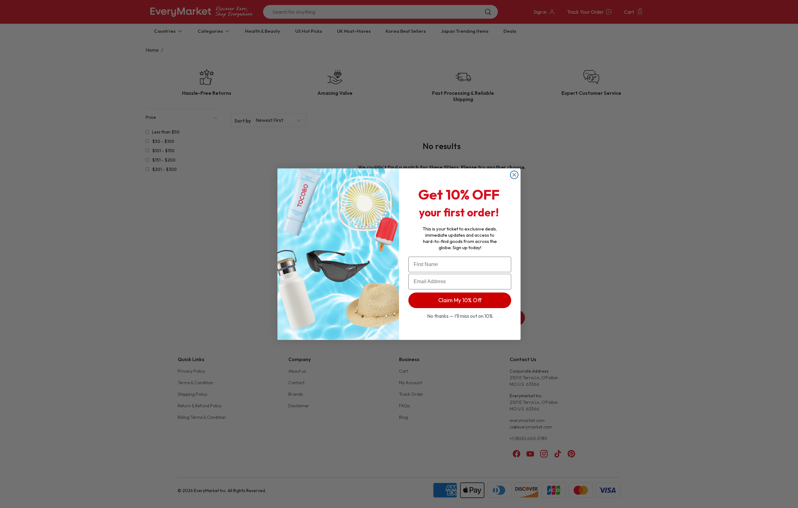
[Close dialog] (514, 175)
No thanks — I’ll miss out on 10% (460, 316)
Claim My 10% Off (460, 300)
